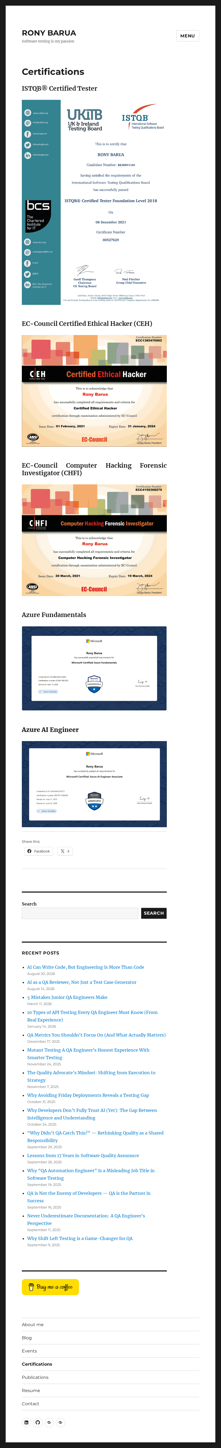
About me (33, 1324)
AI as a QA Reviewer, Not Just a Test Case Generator (81, 982)
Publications (35, 1377)
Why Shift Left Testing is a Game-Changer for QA (80, 1238)
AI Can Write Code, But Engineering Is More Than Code (85, 967)
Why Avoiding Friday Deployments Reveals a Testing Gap (88, 1095)
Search (29, 904)
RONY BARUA (49, 32)
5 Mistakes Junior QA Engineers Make (67, 997)
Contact (30, 1403)
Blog (27, 1337)
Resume (31, 1390)
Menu (187, 35)
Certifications (37, 1364)
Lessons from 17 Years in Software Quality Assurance (83, 1155)
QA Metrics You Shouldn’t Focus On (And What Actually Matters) (96, 1035)
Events (29, 1351)
